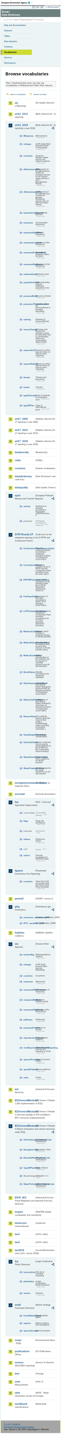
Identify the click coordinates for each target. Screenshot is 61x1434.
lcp (16, 1261)
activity (26, 506)
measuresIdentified (29, 232)
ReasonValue (29, 716)
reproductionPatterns (29, 1038)
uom (17, 1381)
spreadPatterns (29, 1069)
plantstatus (28, 1281)
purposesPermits (29, 1028)
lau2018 (19, 1250)
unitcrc (26, 855)
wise (17, 1392)
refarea (26, 839)
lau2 (17, 1242)
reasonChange (29, 329)
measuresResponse (29, 264)
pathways (28, 1019)
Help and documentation (15, 25)
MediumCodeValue (29, 631)
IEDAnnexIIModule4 (25, 1125)
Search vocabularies (18, 94)
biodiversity (22, 452)
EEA (16, 2)
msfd (18, 1305)
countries (28, 156)
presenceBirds (29, 296)
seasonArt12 (29, 350)
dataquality (21, 487)
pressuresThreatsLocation (29, 304)
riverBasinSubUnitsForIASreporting (29, 1048)
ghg (17, 906)
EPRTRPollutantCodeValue (29, 580)
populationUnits (29, 282)
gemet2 (19, 898)
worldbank (21, 1404)
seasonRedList (29, 364)
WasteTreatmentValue (29, 768)
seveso (19, 1362)
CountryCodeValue (29, 565)
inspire (19, 1212)
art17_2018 (21, 441)
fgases (19, 870)
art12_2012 (21, 114)
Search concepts (39, 94)
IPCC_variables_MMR (29, 923)
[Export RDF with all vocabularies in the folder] (53, 128)
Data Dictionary (26, 20)
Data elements (10, 41)
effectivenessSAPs (29, 192)
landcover (21, 1223)
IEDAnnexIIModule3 (25, 1111)
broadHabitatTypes (29, 1315)
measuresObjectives (29, 1010)
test (17, 1373)
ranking (27, 319)
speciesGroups (29, 1331)
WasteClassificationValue (29, 757)
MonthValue (29, 672)
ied (16, 1089)
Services (8, 57)
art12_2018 (21, 125)
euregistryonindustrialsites (25, 783)
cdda (18, 460)
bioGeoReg (28, 954)
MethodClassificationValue (29, 642)
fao (17, 802)
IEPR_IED (20, 1197)
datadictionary (23, 476)
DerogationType (29, 1150)
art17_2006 (21, 419)
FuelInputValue (29, 596)
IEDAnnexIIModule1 (25, 1100)
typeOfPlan (28, 405)
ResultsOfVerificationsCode (29, 1158)
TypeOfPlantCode (29, 1168)
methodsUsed (29, 274)
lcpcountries (29, 1272)
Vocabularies (10, 52)
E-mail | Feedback (12, 1424)
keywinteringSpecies (29, 213)
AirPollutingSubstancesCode (29, 1140)
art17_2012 (21, 430)
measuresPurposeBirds (29, 252)
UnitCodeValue (29, 742)
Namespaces (10, 63)
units (25, 1077)
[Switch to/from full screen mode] (42, 7)
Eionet (16, 20)
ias (16, 943)
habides (19, 932)
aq (16, 102)
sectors (26, 1293)
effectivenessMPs (29, 169)
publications (22, 1351)
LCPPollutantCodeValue (29, 611)
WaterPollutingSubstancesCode (29, 1184)
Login (37, 7)
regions (27, 1323)
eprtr (17, 495)
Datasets (8, 30)
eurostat (20, 794)
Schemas (8, 47)
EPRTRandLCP (24, 534)
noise (18, 1340)
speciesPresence (29, 1059)
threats (26, 377)
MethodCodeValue (29, 655)
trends (26, 387)
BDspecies (28, 136)
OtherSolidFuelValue (29, 700)
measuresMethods (29, 1000)
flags (25, 821)
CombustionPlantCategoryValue (29, 548)
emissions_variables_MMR (29, 917)
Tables (7, 36)
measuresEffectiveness (29, 990)
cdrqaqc (27, 144)
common (20, 468)
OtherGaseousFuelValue (29, 683)
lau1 (17, 1234)
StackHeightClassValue (29, 735)
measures (28, 223)
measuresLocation (29, 243)
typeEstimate (29, 395)
